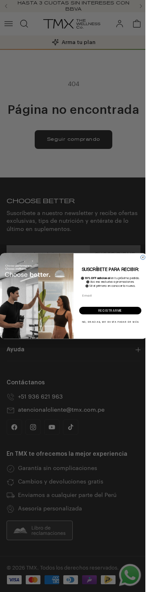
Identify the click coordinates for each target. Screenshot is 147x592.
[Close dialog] (140, 257)
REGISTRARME (108, 310)
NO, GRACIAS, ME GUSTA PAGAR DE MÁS (108, 321)
